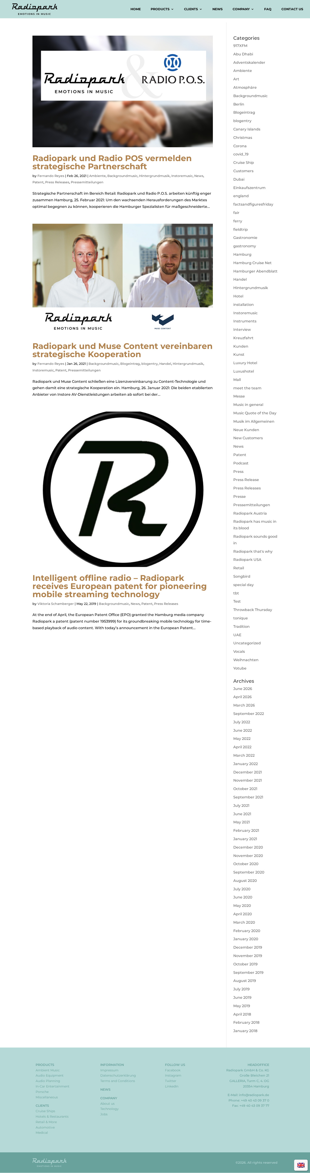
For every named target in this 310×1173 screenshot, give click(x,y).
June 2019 (242, 997)
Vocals (239, 651)
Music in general (248, 404)
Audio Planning (48, 1081)
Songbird (241, 576)
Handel (165, 364)
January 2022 (245, 764)
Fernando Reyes (50, 176)
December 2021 (247, 772)
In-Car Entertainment (52, 1086)
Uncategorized (247, 643)
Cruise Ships (45, 1111)
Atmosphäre (245, 87)
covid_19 (240, 154)
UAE (237, 635)
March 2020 (244, 922)
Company (241, 9)
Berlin (238, 104)
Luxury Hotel (245, 363)
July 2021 (241, 805)
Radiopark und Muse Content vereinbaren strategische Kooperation (122, 350)
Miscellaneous (47, 1097)
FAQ (267, 9)
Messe (239, 396)
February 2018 (246, 1022)
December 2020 (248, 847)
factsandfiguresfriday (253, 204)
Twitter (170, 1081)
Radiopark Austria (250, 513)
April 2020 (242, 914)
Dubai (238, 179)
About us (107, 1104)
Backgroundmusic (122, 176)
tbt (236, 593)
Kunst (238, 354)
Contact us (292, 9)
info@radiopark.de (254, 1095)
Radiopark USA (247, 559)
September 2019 (248, 972)
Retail (238, 568)
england (241, 196)
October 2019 (245, 964)
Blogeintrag (130, 364)
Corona (240, 146)
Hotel (238, 296)
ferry (237, 221)
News (217, 9)
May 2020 (242, 905)
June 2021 (242, 814)
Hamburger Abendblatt (255, 271)
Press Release (246, 480)
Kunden (240, 346)
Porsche (42, 1092)
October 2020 (245, 864)
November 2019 (247, 956)
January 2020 (245, 939)
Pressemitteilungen (87, 182)
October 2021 (245, 789)
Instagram (173, 1075)
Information (112, 1065)
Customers (243, 171)
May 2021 (241, 822)
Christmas (242, 137)
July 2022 (241, 722)
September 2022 (248, 714)
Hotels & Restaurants (52, 1116)
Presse (239, 496)
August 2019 (244, 981)
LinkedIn (171, 1086)
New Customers (248, 438)
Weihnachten (245, 660)
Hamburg (242, 254)
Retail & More (46, 1122)
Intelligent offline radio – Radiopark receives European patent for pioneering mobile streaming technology (119, 586)
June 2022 (242, 730)
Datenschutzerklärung (118, 1075)
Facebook (172, 1070)
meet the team (247, 388)
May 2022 (242, 738)
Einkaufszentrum (249, 188)
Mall (237, 380)
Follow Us (175, 1065)
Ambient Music (48, 1070)
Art (236, 79)
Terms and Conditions (117, 1081)
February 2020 (246, 931)
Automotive (45, 1127)
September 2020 (248, 872)
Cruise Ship (243, 162)
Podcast (240, 463)
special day (243, 585)
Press (238, 471)
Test (237, 601)
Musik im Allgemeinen (253, 421)
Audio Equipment (50, 1075)
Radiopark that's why (253, 551)
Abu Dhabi (243, 54)
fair (236, 213)
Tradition (241, 626)
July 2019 (241, 989)
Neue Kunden (246, 430)
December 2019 (247, 947)
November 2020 (248, 856)
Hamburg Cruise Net (252, 263)
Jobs (104, 1114)
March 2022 (244, 755)
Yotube (239, 668)
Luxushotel (243, 371)
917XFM (240, 46)
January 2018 (245, 1031)
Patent (38, 182)
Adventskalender (249, 62)
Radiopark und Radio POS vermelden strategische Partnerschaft (112, 162)
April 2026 (242, 697)
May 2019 (241, 1006)
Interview (242, 329)
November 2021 (247, 780)
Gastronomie (245, 238)
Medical (42, 1133)
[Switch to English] (301, 1165)
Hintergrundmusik (154, 176)
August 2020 (245, 881)
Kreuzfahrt (243, 338)
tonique (240, 618)
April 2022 (242, 747)
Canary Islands (246, 129)
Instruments (244, 321)
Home (135, 9)
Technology (109, 1109)
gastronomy (244, 246)
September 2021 (248, 797)
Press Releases (57, 182)
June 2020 (242, 897)
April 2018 (242, 1014)
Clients (191, 9)
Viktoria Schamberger (55, 604)
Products (160, 9)
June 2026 (242, 689)
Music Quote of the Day (254, 413)
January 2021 (245, 839)
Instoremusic (182, 176)
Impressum (109, 1070)
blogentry (149, 364)
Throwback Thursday (252, 610)
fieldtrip (240, 229)
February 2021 (246, 830)
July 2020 (242, 889)
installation (243, 304)
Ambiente (97, 176)
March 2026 (244, 705)
